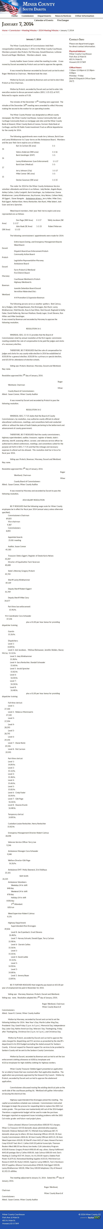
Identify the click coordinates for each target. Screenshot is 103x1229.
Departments (44, 15)
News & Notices (63, 15)
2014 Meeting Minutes (49, 30)
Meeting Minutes (29, 30)
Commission (28, 15)
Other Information (84, 15)
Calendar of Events (43, 20)
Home (15, 15)
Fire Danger (63, 20)
